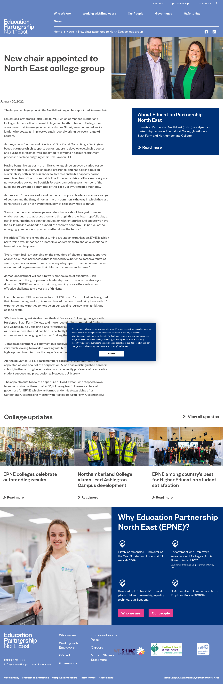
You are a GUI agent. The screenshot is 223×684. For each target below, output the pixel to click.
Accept (111, 353)
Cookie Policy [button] (136, 343)
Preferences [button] (123, 346)
